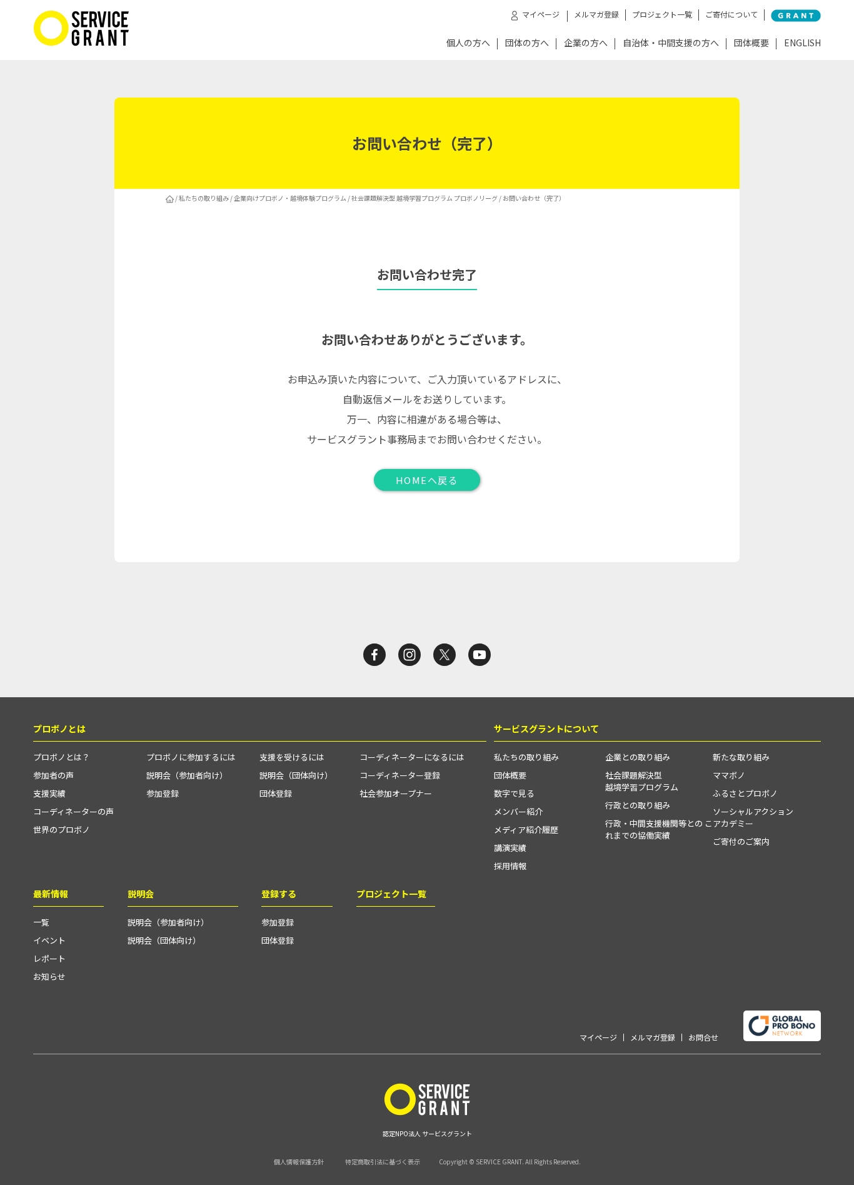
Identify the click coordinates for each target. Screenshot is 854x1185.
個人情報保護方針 (299, 1161)
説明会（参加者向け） (187, 775)
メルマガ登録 (596, 14)
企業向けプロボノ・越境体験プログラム (290, 198)
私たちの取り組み (204, 198)
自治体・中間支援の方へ (671, 43)
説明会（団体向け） (296, 775)
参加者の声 (53, 775)
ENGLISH (802, 43)
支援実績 (49, 793)
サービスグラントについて (546, 728)
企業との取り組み (637, 757)
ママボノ (729, 775)
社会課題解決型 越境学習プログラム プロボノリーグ (424, 198)
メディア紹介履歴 (526, 829)
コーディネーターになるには (412, 757)
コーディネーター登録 (399, 775)
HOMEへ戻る (427, 480)
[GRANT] (796, 15)
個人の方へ (468, 43)
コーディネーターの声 (73, 811)
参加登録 (162, 793)
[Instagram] (409, 654)
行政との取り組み (637, 805)
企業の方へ (586, 43)
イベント (49, 940)
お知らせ (49, 976)
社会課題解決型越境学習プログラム (641, 781)
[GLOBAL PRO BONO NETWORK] (782, 1026)
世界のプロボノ (61, 829)
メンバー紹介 (518, 811)
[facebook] (374, 654)
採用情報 (510, 866)
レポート (49, 958)
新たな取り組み (741, 757)
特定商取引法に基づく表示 (382, 1161)
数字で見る (514, 793)
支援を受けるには (291, 757)
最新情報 (50, 893)
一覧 (41, 922)
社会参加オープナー (395, 793)
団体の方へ (527, 43)
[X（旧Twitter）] (444, 654)
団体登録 (275, 793)
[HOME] (170, 198)
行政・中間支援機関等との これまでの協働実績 (659, 829)
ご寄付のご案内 (741, 841)
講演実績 (510, 848)
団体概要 (751, 43)
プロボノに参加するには (191, 757)
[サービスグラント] (81, 42)
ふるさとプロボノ (745, 793)
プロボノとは (59, 728)
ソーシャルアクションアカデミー (753, 817)
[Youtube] (479, 654)
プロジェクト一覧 (662, 14)
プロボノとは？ (61, 757)
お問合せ (703, 1037)
